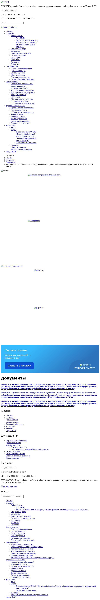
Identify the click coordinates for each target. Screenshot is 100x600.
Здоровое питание (18, 116)
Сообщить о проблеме (19, 366)
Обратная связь (12, 458)
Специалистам (12, 82)
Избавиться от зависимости (22, 112)
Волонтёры (15, 60)
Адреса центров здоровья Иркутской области (29, 449)
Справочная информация (21, 68)
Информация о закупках (21, 53)
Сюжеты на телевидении (26, 143)
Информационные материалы (18, 96)
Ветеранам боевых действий (23, 79)
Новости (9, 428)
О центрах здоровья (19, 447)
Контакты (15, 62)
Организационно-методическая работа (19, 87)
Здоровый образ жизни (15, 106)
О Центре (10, 160)
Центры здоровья (18, 73)
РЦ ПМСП (20, 38)
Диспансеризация (18, 71)
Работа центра (17, 36)
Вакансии (15, 64)
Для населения (12, 66)
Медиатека (10, 125)
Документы (15, 51)
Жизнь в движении (19, 119)
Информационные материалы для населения (21, 148)
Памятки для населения (20, 123)
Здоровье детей (17, 114)
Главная (9, 31)
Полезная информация (20, 77)
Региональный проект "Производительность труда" (23, 102)
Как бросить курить (19, 110)
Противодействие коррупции (18, 56)
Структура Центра (18, 49)
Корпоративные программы (22, 90)
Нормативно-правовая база (22, 84)
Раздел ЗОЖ (11, 151)
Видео (13, 130)
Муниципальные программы (23, 92)
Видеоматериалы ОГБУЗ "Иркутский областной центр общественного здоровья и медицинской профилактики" (26, 136)
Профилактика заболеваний (22, 108)
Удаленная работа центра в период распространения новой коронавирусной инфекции (27, 43)
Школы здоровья (18, 75)
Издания (14, 145)
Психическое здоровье (20, 121)
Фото (13, 127)
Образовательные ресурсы (22, 99)
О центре (10, 33)
